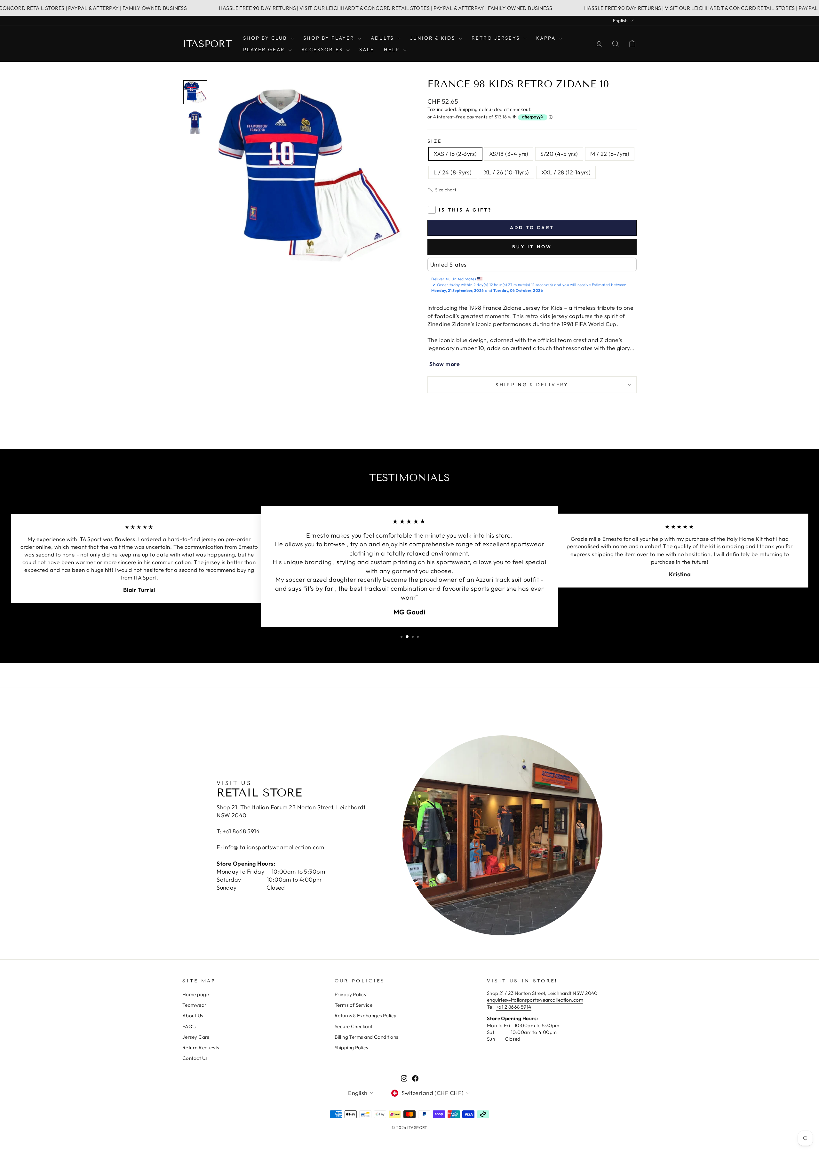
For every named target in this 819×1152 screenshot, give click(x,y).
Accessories (323, 49)
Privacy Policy (351, 994)
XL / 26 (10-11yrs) (506, 172)
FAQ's (188, 1026)
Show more (444, 364)
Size (434, 141)
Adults (383, 38)
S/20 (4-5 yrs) (559, 153)
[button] (442, 190)
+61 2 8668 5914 (513, 1007)
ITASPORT (207, 44)
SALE (366, 49)
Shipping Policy (352, 1047)
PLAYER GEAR (265, 49)
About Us (192, 1015)
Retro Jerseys (497, 38)
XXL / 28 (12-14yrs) (566, 172)
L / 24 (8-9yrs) (452, 172)
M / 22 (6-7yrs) (610, 153)
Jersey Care (196, 1037)
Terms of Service (353, 1005)
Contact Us (195, 1058)
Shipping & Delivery (532, 385)
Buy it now (532, 247)
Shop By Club (266, 38)
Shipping (468, 109)
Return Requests (200, 1047)
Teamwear (194, 1005)
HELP (393, 49)
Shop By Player (329, 38)
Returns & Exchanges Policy (366, 1015)
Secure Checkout (354, 1026)
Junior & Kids (433, 38)
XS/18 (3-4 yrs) (509, 153)
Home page (195, 994)
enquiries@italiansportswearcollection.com (535, 1000)
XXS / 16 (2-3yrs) (455, 153)
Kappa (547, 38)
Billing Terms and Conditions (366, 1037)
